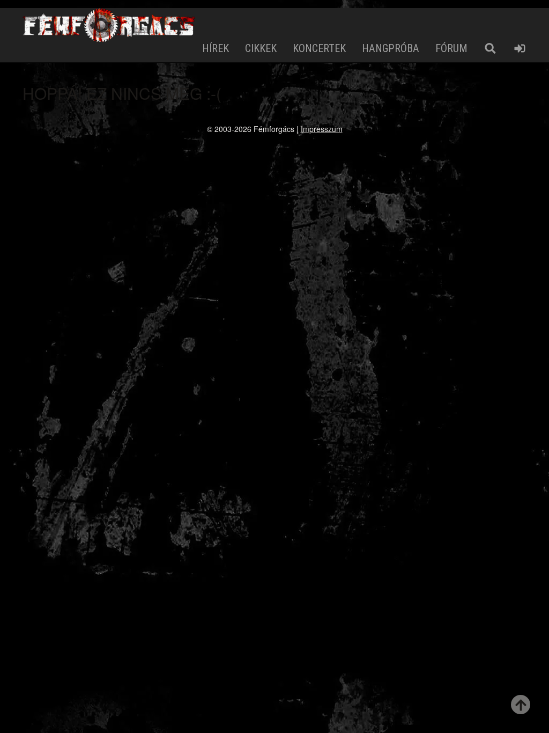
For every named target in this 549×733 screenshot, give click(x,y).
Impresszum (322, 128)
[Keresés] (490, 48)
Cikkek (261, 48)
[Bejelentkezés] (520, 48)
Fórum (451, 48)
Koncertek (319, 48)
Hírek (215, 48)
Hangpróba (390, 48)
